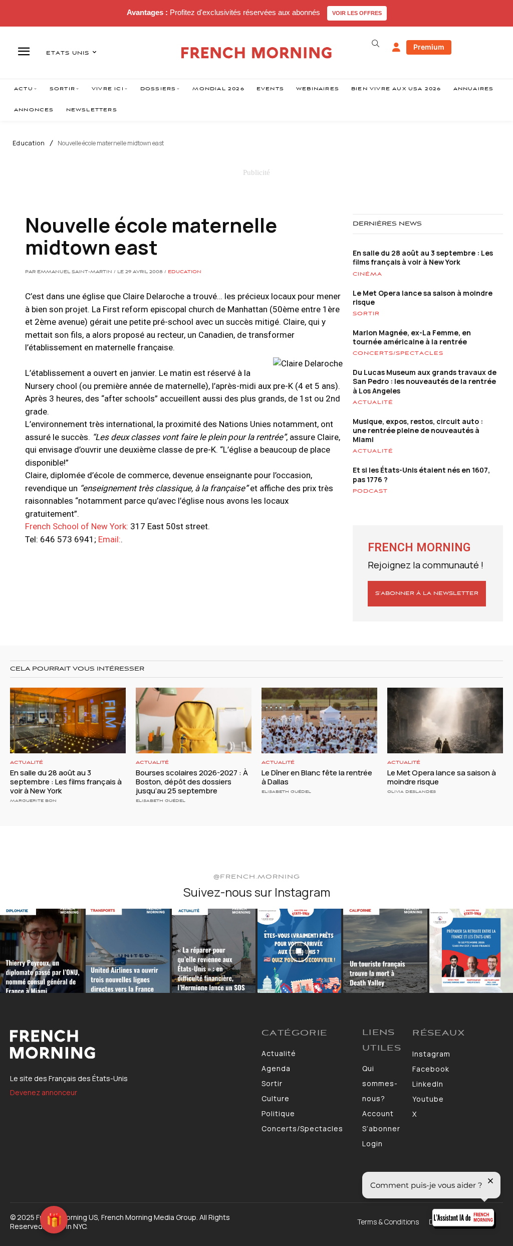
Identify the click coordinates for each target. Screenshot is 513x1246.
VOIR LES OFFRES (357, 13)
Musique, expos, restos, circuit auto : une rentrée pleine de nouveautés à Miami (418, 430)
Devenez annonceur (43, 1092)
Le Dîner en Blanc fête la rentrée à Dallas (317, 777)
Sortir (366, 314)
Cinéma (367, 274)
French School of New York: (76, 526)
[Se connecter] (396, 47)
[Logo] (130, 1044)
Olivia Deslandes (411, 791)
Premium (428, 47)
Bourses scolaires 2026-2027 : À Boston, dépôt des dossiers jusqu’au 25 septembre (192, 781)
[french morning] (256, 53)
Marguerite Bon (33, 800)
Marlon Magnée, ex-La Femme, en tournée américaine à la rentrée (412, 337)
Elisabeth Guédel (160, 800)
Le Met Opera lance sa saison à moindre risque (422, 297)
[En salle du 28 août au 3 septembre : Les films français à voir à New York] (68, 721)
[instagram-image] (42, 950)
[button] (376, 44)
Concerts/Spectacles (398, 353)
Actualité (373, 402)
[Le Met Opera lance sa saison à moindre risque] (445, 721)
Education (29, 143)
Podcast (370, 491)
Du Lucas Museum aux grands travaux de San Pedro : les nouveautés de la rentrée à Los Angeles (424, 381)
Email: (109, 539)
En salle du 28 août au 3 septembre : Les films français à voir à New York (423, 257)
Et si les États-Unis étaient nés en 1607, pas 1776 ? (421, 474)
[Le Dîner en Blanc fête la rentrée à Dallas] (319, 721)
